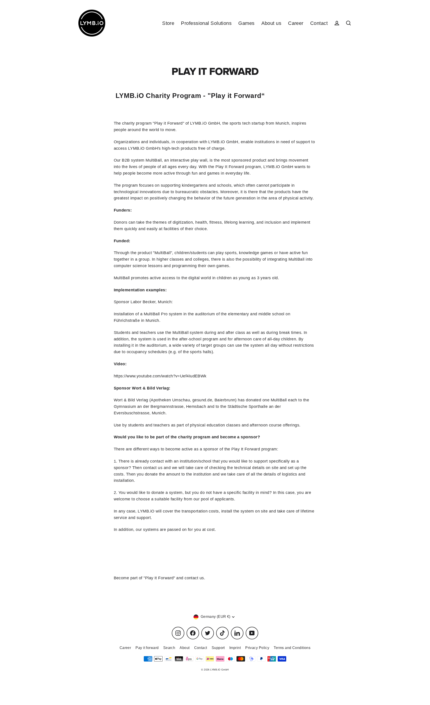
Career (295, 23)
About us (271, 23)
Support (218, 648)
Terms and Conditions (292, 648)
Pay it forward (147, 648)
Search (169, 648)
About (184, 648)
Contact (319, 23)
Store (168, 23)
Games (246, 23)
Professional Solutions (206, 23)
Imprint (235, 648)
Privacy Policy (257, 648)
